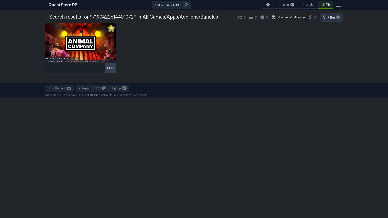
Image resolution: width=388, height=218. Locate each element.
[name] (241, 17)
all (323, 5)
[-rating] (264, 17)
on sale (283, 5)
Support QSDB (89, 88)
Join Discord (57, 88)
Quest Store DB (62, 4)
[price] (312, 17)
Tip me (116, 88)
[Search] (187, 5)
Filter (333, 17)
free (305, 5)
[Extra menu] (338, 4)
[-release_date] (252, 17)
